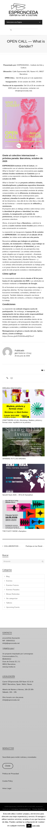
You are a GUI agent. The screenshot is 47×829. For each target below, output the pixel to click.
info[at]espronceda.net (11, 643)
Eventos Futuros (12, 585)
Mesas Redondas (13, 594)
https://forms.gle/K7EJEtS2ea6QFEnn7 (18, 336)
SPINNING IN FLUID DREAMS (14, 459)
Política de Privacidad (10, 774)
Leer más (36, 826)
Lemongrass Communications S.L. (21, 809)
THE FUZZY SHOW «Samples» (14, 531)
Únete (7, 766)
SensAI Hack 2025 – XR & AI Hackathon (17, 495)
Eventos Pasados (12, 590)
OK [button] (29, 826)
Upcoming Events (13, 607)
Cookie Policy (7, 781)
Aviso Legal (6, 788)
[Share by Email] (11, 378)
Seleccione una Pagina (14, 22)
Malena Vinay (24, 353)
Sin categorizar (12, 598)
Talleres (9, 603)
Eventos (9, 581)
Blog (8, 576)
